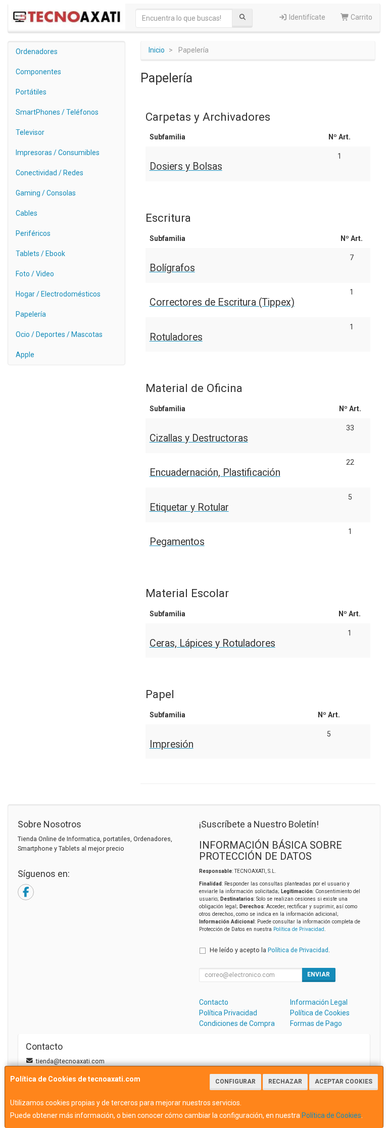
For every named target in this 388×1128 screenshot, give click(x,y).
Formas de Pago (316, 1023)
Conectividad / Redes (49, 173)
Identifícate (306, 17)
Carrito (360, 17)
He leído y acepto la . (270, 950)
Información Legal (319, 1002)
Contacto (213, 1002)
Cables (26, 213)
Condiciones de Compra (237, 1023)
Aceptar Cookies (343, 1081)
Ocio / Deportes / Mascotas (59, 334)
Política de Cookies (331, 1115)
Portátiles (31, 92)
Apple (25, 355)
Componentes (38, 72)
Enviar (318, 974)
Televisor (30, 132)
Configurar (235, 1081)
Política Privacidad (228, 1013)
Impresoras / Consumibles (58, 153)
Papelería (31, 314)
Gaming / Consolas (46, 193)
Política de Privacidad (298, 929)
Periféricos (33, 233)
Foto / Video (35, 274)
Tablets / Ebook (40, 254)
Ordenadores (37, 51)
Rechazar (285, 1081)
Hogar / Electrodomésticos (58, 294)
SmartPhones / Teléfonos (57, 112)
